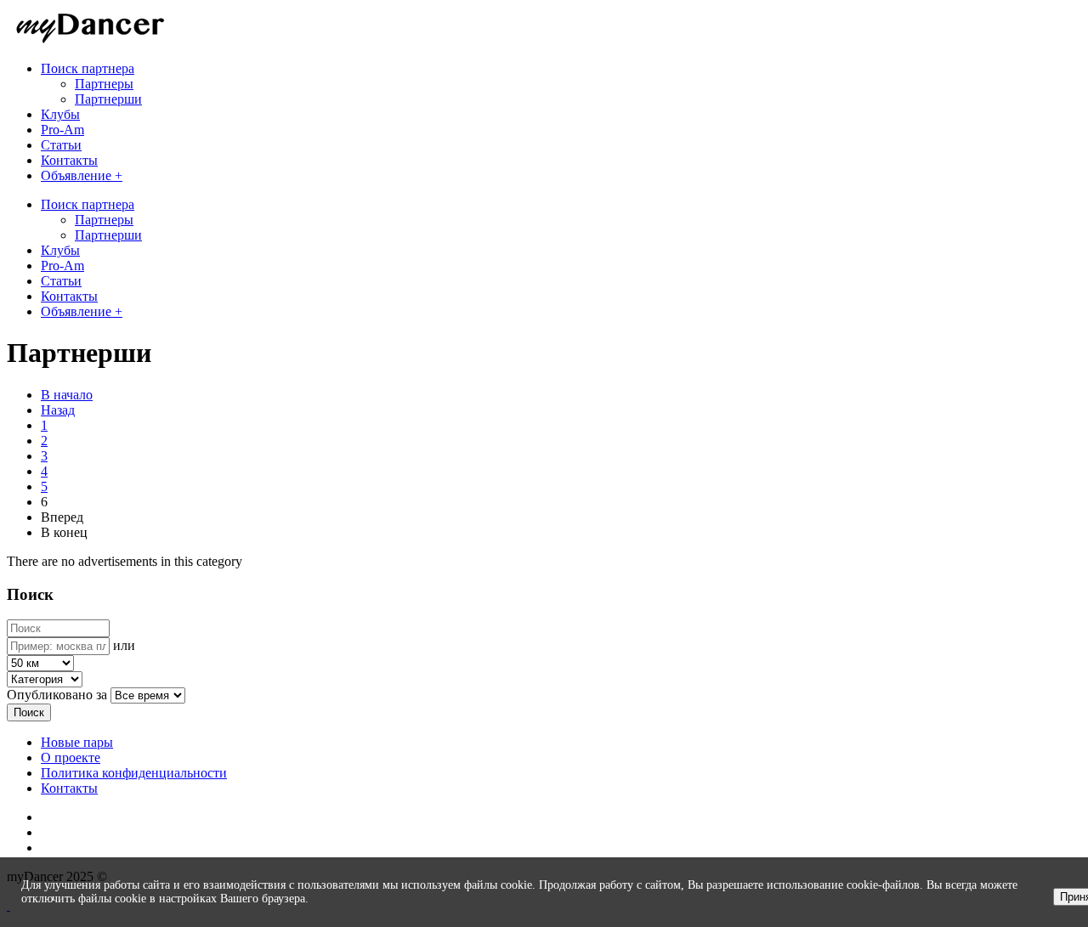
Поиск (29, 712)
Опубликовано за (57, 694)
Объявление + (81, 311)
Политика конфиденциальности (134, 773)
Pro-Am (62, 265)
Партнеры (104, 83)
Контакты (69, 296)
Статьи (61, 281)
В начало (67, 394)
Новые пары (77, 742)
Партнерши (108, 99)
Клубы (60, 250)
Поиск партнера (87, 204)
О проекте (70, 757)
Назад (58, 410)
